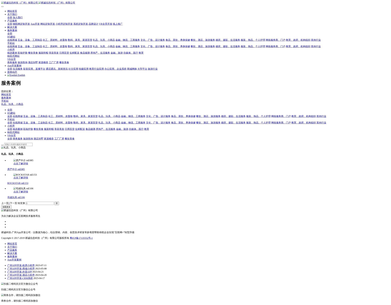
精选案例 (18, 129)
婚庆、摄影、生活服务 (233, 116)
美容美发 (59, 129)
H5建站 (11, 113)
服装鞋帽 (49, 129)
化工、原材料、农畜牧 (60, 116)
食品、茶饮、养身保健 (183, 116)
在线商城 (18, 116)
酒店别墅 (38, 138)
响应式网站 (13, 132)
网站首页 (12, 11)
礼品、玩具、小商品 (12, 104)
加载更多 (6, 207)
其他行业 (321, 116)
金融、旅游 (122, 129)
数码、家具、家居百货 (85, 116)
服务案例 (6, 97)
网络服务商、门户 (281, 116)
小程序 (11, 126)
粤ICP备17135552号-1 (81, 238)
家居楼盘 (49, 138)
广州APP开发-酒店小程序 (21, 275)
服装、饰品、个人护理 (258, 116)
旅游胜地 (28, 138)
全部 (9, 17)
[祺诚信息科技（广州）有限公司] (195, 2)
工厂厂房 (59, 138)
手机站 (5, 101)
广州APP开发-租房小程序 (21, 265)
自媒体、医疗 (136, 129)
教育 (146, 129)
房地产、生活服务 (105, 129)
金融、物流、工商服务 (133, 116)
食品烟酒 (90, 129)
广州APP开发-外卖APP (19, 271)
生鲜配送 (80, 129)
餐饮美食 (38, 129)
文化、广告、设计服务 (158, 116)
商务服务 (18, 138)
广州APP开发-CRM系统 (20, 278)
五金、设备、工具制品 (35, 116)
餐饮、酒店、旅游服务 (208, 116)
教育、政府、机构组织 (303, 116)
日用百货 (70, 129)
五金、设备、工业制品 (35, 122)
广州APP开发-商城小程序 (21, 268)
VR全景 (11, 135)
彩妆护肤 (28, 129)
